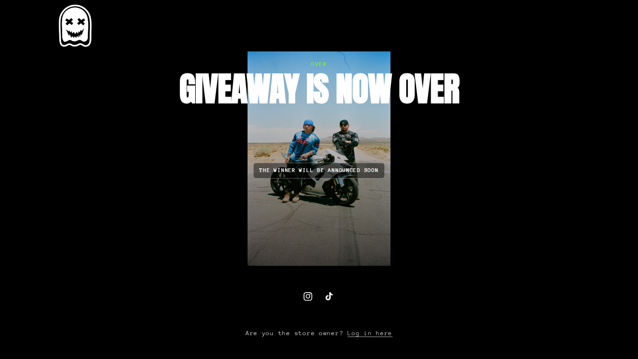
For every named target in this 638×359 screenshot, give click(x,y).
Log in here (369, 333)
